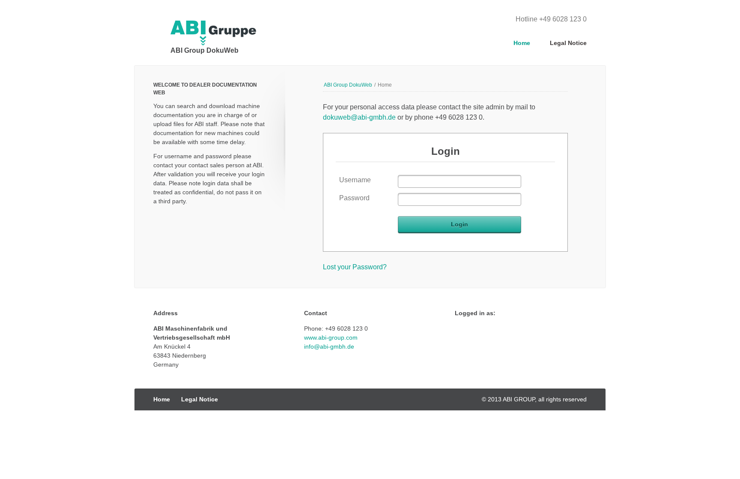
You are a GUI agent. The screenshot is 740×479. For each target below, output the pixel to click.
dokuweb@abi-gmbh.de (359, 117)
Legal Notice (568, 42)
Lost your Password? (355, 267)
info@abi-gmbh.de (329, 346)
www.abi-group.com (331, 337)
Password (354, 198)
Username (355, 180)
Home (521, 42)
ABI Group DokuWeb (348, 85)
